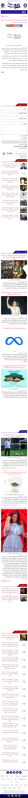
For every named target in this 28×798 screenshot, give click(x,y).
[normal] (4, 16)
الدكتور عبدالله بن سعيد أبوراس (18, 56)
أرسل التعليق (23, 156)
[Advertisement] (14, 88)
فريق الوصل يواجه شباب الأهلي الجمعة (10, 761)
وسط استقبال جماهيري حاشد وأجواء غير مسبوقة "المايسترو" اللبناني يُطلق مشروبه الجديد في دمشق (14, 257)
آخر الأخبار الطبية (6, 580)
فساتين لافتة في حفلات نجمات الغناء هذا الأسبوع (14, 508)
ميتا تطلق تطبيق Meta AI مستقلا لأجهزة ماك (14, 328)
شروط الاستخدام (23, 139)
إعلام (26, 16)
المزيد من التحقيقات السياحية (8, 467)
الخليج (15, 48)
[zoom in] (2, 16)
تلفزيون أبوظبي (7, 65)
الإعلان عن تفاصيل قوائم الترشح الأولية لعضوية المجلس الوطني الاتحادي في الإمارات (10, 653)
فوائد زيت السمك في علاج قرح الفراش (10, 732)
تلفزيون (22, 16)
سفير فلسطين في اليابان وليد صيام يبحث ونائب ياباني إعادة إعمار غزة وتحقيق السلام (10, 599)
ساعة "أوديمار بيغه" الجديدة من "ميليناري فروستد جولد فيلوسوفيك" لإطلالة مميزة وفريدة (10, 719)
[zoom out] (7, 16)
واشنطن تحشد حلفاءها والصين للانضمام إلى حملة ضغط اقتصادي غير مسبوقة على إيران (10, 592)
